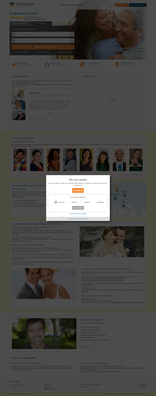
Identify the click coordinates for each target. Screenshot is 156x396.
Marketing (100, 202)
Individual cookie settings (78, 214)
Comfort (74, 202)
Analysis (87, 202)
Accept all (78, 190)
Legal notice (85, 219)
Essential (61, 202)
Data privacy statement (74, 219)
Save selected (78, 208)
